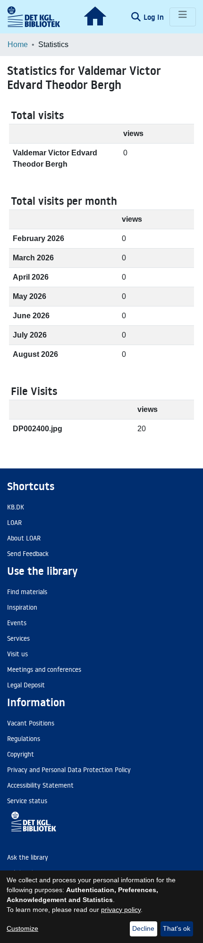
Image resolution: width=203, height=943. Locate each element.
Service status (27, 801)
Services (18, 638)
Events (16, 623)
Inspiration (22, 607)
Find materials (27, 592)
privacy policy (121, 909)
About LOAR (24, 538)
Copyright (20, 754)
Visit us (17, 654)
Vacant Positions (30, 723)
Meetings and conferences (44, 669)
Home (18, 44)
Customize (22, 928)
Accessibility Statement (40, 785)
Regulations (23, 738)
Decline (143, 928)
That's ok (176, 928)
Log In (155, 17)
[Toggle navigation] (182, 17)
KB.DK (15, 507)
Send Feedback (28, 553)
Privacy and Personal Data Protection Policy (69, 770)
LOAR (14, 522)
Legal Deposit (26, 685)
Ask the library (27, 857)
